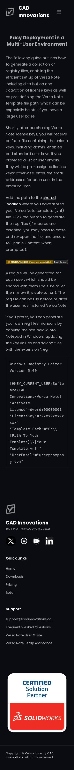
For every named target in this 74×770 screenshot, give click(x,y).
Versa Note (33, 753)
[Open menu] (59, 11)
